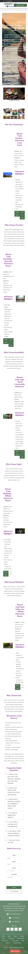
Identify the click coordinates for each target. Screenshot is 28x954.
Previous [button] (1, 95)
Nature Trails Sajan (10, 468)
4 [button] (13, 107)
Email (14, 861)
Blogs (23, 940)
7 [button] (19, 107)
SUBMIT (14, 887)
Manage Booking (17, 942)
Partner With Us (5, 940)
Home (3, 936)
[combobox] (8, 871)
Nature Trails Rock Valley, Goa (11, 700)
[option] (14, 94)
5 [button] (15, 107)
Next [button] (27, 95)
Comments (14, 874)
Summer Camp (20, 938)
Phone (14, 868)
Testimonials (11, 938)
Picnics (3, 938)
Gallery (15, 936)
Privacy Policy (15, 940)
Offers (9, 936)
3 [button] (10, 107)
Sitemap (5, 947)
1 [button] (6, 107)
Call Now (22, 215)
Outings (22, 936)
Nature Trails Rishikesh (9, 586)
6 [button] (17, 107)
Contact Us (7, 942)
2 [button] (8, 107)
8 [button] (22, 107)
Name (14, 855)
